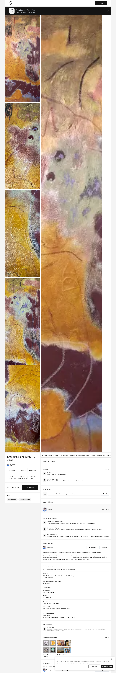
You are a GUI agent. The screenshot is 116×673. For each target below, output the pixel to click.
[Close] (112, 659)
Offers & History (57, 455)
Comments (72, 455)
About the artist (90, 455)
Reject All (94, 666)
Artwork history (80, 455)
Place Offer (30, 487)
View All (106, 637)
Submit (105, 494)
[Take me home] (10, 3)
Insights (65, 455)
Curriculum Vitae (100, 455)
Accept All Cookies (107, 666)
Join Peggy (101, 3)
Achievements (110, 455)
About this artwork (47, 455)
